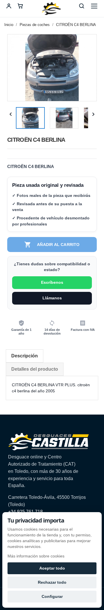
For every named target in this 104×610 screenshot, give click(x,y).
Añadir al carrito (51, 244)
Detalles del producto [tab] (34, 369)
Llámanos (52, 298)
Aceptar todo (52, 568)
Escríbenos (52, 282)
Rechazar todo (52, 582)
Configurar (52, 596)
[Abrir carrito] (20, 6)
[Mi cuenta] (9, 6)
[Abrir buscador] (81, 6)
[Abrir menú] (94, 6)
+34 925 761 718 (25, 511)
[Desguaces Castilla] (52, 8)
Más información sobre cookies (36, 556)
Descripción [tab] (24, 355)
